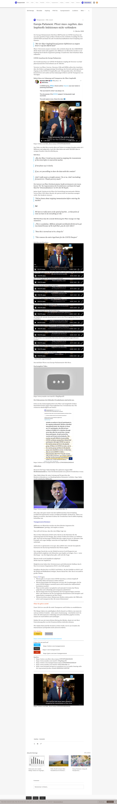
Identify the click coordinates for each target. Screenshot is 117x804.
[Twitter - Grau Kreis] (94, 3)
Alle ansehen (87, 752)
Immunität (42, 739)
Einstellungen (102, 802)
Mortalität (39, 10)
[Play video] (59, 381)
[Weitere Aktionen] (83, 20)
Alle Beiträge (30, 10)
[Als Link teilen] (41, 743)
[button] (88, 10)
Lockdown (75, 10)
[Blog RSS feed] (97, 3)
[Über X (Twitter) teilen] (34, 743)
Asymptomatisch (65, 10)
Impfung (47, 10)
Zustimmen (110, 802)
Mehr (82, 10)
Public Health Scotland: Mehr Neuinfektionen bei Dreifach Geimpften (58, 769)
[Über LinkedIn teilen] (37, 743)
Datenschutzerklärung (58, 802)
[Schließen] (115, 802)
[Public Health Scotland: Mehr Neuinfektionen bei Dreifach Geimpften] (59, 760)
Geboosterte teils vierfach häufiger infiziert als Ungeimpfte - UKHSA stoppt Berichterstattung (36, 769)
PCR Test (55, 10)
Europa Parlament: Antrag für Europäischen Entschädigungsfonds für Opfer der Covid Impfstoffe (80, 769)
